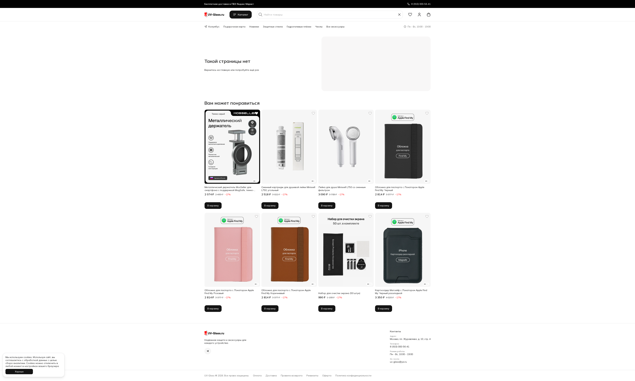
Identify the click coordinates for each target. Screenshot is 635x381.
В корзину (213, 205)
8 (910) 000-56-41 (399, 346)
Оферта (326, 375)
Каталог (243, 14)
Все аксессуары (335, 26)
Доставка (271, 375)
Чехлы (318, 26)
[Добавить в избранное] (256, 113)
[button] (410, 15)
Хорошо (19, 371)
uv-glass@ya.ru (398, 361)
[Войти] (419, 15)
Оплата (257, 375)
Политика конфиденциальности (353, 375)
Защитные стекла (273, 26)
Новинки (254, 26)
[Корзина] (429, 15)
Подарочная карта (234, 26)
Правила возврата (291, 375)
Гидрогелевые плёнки (299, 26)
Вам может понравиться (232, 103)
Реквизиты (312, 375)
